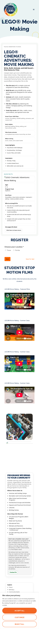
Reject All (19, 624)
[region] (19, 611)
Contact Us (13, 572)
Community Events (14, 592)
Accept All (19, 611)
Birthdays (11, 589)
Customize (19, 617)
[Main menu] (33, 9)
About (10, 587)
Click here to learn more (13, 230)
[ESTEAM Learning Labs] (11, 9)
